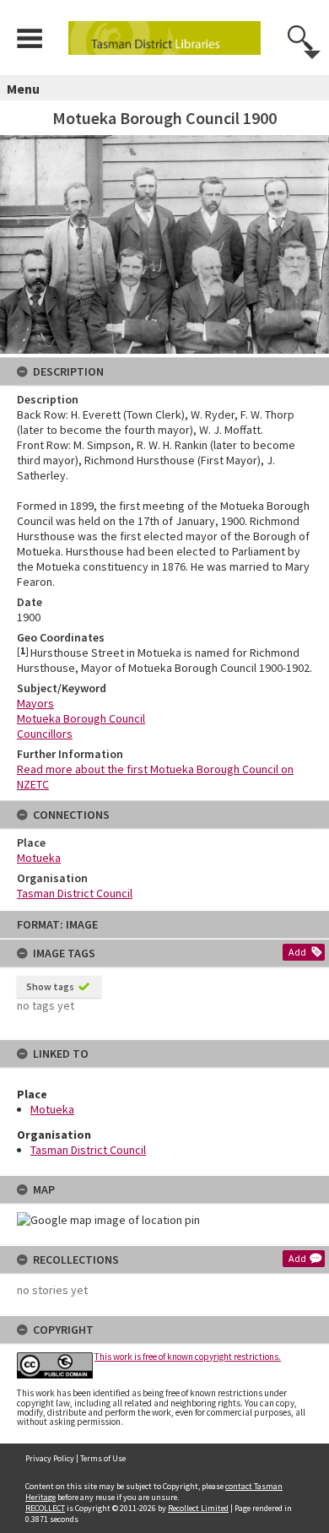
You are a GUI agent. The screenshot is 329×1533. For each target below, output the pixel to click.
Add (297, 951)
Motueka (52, 1109)
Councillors (45, 733)
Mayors (35, 703)
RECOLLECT (45, 1508)
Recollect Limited (198, 1508)
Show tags (50, 986)
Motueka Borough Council (81, 718)
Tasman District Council (88, 1149)
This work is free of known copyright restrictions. (187, 1356)
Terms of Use (103, 1458)
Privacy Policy (49, 1458)
